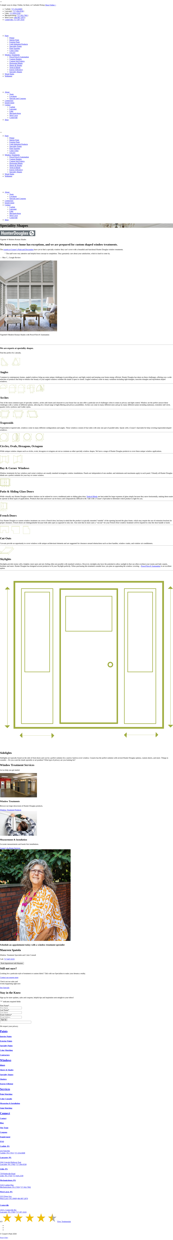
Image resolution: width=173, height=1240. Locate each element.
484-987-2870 (19, 18)
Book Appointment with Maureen (12, 963)
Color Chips (13, 51)
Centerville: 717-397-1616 (14, 20)
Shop (7, 120)
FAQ (2, 1142)
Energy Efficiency (16, 70)
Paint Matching (6, 1094)
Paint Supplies (14, 48)
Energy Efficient (6, 1084)
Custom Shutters (15, 59)
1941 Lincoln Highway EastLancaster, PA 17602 (10, 1163)
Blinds (2, 1065)
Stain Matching (6, 1108)
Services (5, 1089)
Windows (5, 1060)
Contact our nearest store (9, 977)
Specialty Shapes (15, 72)
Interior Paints (6, 1036)
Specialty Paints (6, 1046)
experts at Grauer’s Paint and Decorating (18, 250)
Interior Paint (14, 40)
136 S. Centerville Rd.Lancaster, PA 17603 (8, 1211)
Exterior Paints (6, 1041)
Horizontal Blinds (16, 63)
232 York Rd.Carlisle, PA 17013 (7, 1152)
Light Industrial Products (18, 44)
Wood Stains (9, 74)
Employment (9, 103)
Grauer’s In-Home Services (10, 848)
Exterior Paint (14, 42)
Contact (7, 105)
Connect (5, 1113)
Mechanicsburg (15, 113)
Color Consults (6, 1099)
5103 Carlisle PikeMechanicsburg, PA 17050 (10, 1186)
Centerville (13, 118)
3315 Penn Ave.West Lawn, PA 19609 (8, 1197)
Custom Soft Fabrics (17, 61)
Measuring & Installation (10, 1103)
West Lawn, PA (6, 1192)
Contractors (9, 101)
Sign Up (3, 1020)
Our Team (4, 1128)
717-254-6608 (16, 9)
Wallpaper (8, 76)
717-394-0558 (18, 11)
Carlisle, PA (5, 1146)
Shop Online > (50, 5)
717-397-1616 (21, 1212)
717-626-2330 (15, 13)
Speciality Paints (15, 46)
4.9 (1, 1222)
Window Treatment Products (10, 810)
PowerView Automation (150, 566)
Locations (13, 96)
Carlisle (12, 107)
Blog (2, 1123)
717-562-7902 (22, 15)
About (7, 92)
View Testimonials (64, 1222)
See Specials (4, 988)
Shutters (3, 1079)
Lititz (11, 111)
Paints (4, 1031)
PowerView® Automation (19, 57)
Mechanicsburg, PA (8, 1180)
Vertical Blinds (14, 68)
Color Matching (6, 1050)
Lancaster (13, 109)
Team (11, 94)
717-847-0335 (9, 959)
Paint (6, 36)
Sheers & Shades (15, 65)
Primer (11, 38)
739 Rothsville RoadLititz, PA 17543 (7, 1175)
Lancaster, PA (5, 1158)
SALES (12, 53)
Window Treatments (12, 55)
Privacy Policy (4, 1237)
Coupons (3, 1132)
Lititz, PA (4, 1169)
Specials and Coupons (17, 98)
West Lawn (13, 115)
